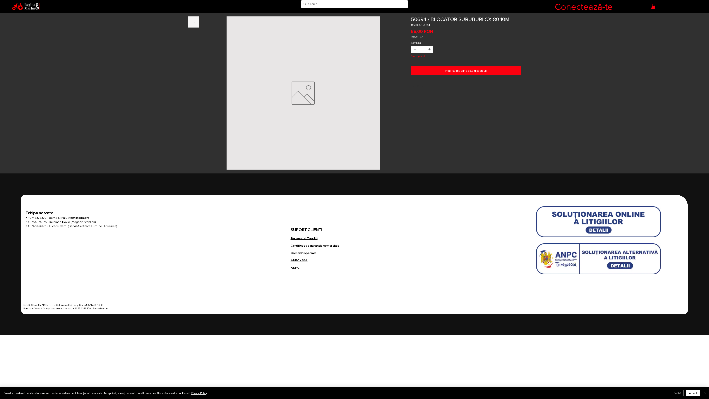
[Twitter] (422, 86)
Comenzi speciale (303, 253)
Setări (677, 393)
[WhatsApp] (413, 86)
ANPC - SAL (299, 260)
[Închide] (704, 393)
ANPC (295, 268)
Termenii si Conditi (304, 238)
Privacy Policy (199, 393)
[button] (653, 6)
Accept (693, 393)
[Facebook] (417, 86)
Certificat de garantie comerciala (315, 245)
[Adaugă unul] (429, 49)
